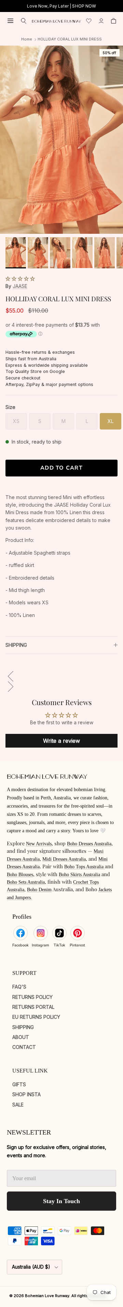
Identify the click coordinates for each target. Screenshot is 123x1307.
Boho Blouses (20, 874)
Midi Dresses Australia (64, 859)
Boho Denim (39, 889)
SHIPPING (16, 645)
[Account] (101, 21)
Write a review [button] (61, 740)
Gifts (19, 1084)
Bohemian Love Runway (47, 1295)
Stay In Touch (61, 1201)
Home (26, 39)
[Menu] (10, 20)
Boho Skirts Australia (79, 874)
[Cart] (113, 21)
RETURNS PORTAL (33, 1007)
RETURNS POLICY (32, 997)
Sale (18, 1105)
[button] (20, 278)
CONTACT (24, 1047)
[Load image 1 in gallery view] (61, 140)
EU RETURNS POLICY (36, 1017)
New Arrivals (39, 843)
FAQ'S (19, 987)
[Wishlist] (89, 21)
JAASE (20, 286)
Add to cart (61, 468)
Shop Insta (26, 1094)
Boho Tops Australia (84, 866)
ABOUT (20, 1037)
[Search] (24, 21)
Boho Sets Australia (26, 882)
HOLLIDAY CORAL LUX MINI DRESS (70, 39)
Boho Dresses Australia (89, 843)
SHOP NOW (84, 6)
